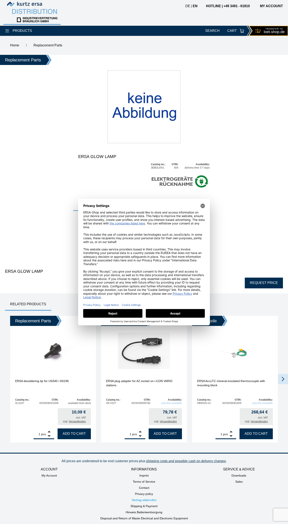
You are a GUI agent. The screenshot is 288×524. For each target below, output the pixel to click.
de (187, 6)
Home (14, 45)
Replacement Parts (48, 45)
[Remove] (49, 436)
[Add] (49, 432)
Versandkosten (77, 421)
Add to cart (74, 433)
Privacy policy (144, 494)
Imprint (144, 475)
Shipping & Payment (144, 506)
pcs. (44, 434)
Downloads (238, 475)
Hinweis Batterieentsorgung (144, 512)
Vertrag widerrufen (144, 500)
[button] (283, 379)
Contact (144, 487)
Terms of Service (144, 481)
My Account (49, 475)
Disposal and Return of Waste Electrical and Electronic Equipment (144, 518)
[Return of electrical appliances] (180, 181)
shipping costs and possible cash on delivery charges (186, 461)
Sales (239, 481)
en (195, 6)
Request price (264, 283)
